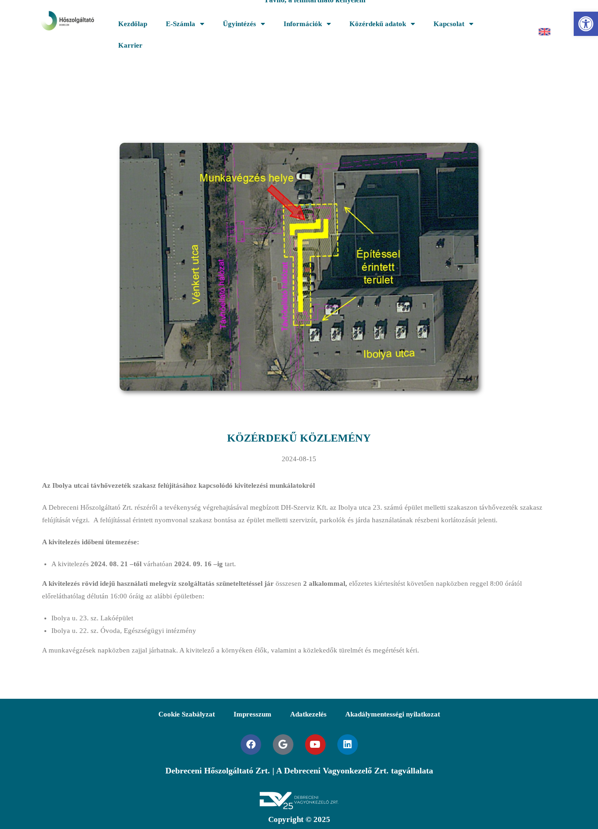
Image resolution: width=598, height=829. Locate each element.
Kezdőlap (132, 24)
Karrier (130, 45)
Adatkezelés (308, 714)
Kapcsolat (449, 24)
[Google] (283, 744)
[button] (586, 24)
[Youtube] (315, 744)
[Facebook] (251, 744)
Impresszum (252, 714)
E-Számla (180, 24)
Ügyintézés (239, 24)
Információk (303, 24)
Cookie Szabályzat (186, 714)
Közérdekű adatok (377, 24)
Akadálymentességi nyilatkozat (392, 714)
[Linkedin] (347, 744)
